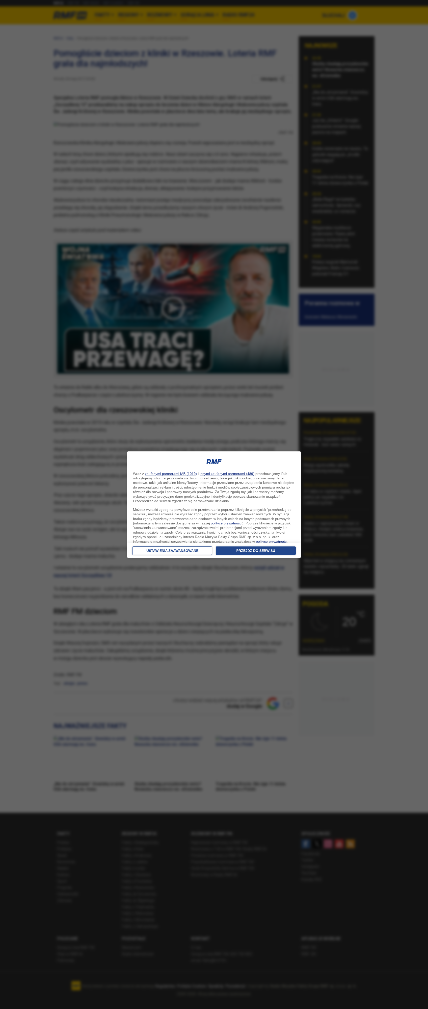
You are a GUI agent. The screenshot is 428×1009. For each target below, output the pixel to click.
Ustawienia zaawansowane (172, 551)
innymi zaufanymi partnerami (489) (227, 474)
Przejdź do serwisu (255, 551)
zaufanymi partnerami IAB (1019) (171, 474)
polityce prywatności (226, 523)
